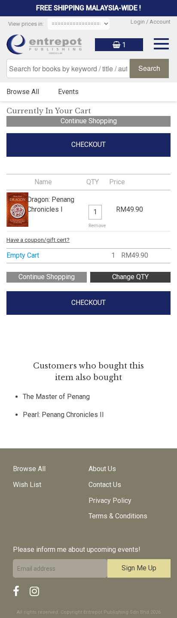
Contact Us (104, 485)
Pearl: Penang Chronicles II (63, 415)
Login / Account (151, 21)
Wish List (27, 485)
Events (68, 92)
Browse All (22, 92)
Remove (97, 225)
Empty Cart (22, 255)
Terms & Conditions (117, 516)
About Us (102, 469)
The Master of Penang (56, 397)
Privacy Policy (109, 500)
